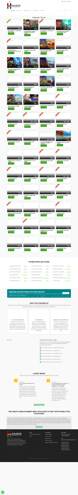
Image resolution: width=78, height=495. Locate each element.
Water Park (48, 471)
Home (13, 10)
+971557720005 (67, 1)
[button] (69, 10)
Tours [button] (18, 10)
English (9, 1)
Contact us (27, 10)
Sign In (65, 10)
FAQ (31, 469)
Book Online (11, 66)
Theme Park (48, 469)
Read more (65, 326)
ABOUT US (36, 10)
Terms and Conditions (35, 467)
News (42, 10)
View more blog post (39, 437)
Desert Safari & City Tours (51, 475)
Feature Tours (48, 473)
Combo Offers (48, 467)
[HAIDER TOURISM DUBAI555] (13, 6)
